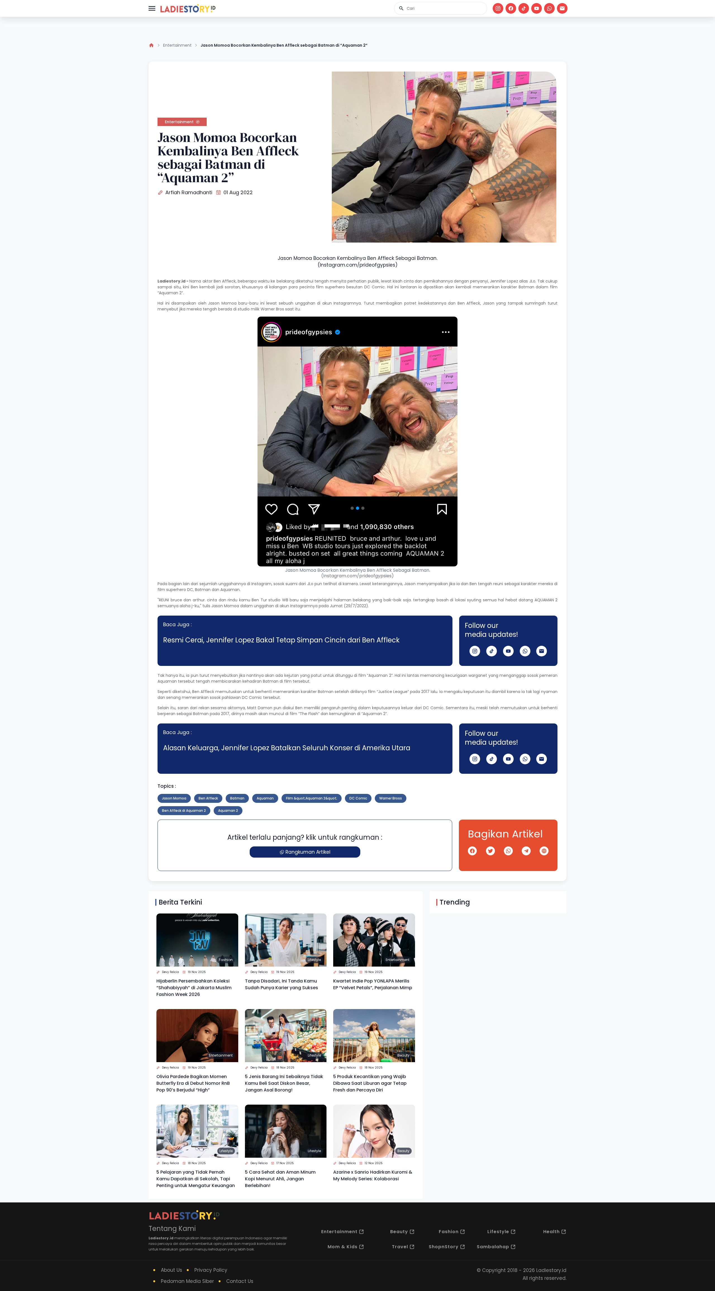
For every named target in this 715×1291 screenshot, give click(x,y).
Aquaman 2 (228, 810)
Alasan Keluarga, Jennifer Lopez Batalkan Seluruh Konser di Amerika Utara (286, 748)
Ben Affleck (225, 281)
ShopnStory (444, 1246)
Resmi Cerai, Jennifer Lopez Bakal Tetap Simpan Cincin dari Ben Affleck (281, 640)
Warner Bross (390, 798)
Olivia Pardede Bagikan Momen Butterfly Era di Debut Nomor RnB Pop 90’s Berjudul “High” (193, 1083)
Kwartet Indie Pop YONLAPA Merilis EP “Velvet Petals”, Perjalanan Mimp (372, 984)
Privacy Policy (210, 1270)
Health (551, 1231)
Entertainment (177, 45)
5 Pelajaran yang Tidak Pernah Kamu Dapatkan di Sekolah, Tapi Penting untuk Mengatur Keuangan (195, 1179)
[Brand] (188, 8)
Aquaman (265, 798)
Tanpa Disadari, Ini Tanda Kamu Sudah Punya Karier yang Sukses (281, 984)
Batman (203, 589)
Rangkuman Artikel (307, 852)
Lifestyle (314, 959)
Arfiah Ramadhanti (188, 192)
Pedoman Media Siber (187, 1281)
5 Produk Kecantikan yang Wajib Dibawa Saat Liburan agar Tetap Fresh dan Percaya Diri (370, 1083)
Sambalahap (493, 1246)
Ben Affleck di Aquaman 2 (184, 810)
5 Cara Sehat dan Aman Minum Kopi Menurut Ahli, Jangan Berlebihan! (280, 1179)
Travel (400, 1246)
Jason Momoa (222, 303)
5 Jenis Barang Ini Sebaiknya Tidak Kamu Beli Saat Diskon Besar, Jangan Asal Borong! (284, 1083)
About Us (171, 1270)
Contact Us (239, 1281)
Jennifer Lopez (504, 281)
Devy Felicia (170, 972)
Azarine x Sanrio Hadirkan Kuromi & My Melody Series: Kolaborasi (372, 1175)
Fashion (226, 959)
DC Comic (374, 287)
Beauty (403, 1055)
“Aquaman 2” (170, 293)
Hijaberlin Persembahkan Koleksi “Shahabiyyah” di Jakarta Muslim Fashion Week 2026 (194, 988)
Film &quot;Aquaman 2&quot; (311, 798)
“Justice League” (393, 691)
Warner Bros (272, 309)
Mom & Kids (343, 1246)
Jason (410, 584)
